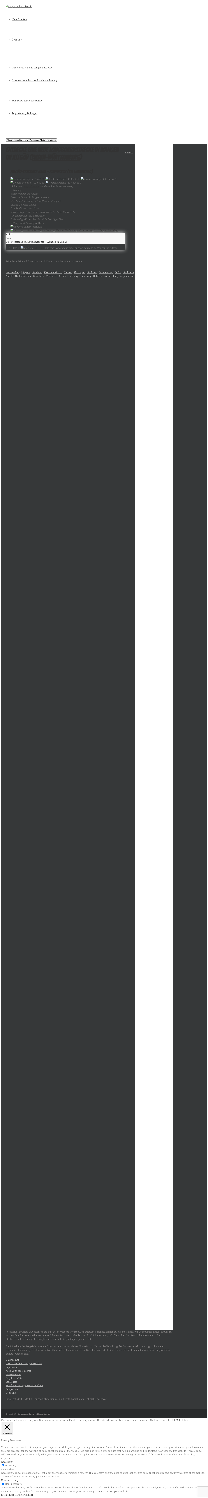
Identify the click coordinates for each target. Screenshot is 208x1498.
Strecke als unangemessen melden (24, 1385)
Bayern (26, 272)
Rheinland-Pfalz (53, 272)
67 (7, 254)
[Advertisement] (154, 184)
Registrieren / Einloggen (24, 113)
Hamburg (74, 276)
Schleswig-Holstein (91, 276)
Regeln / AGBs (14, 1378)
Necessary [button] (6, 1461)
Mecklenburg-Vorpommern (119, 276)
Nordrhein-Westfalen (44, 276)
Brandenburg (106, 272)
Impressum (12, 1367)
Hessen (68, 272)
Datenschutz (12, 1359)
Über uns (17, 39)
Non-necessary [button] (9, 1480)
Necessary (10, 1465)
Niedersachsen (23, 276)
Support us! (12, 1389)
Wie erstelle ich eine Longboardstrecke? (32, 67)
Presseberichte (13, 1374)
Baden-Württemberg (56, 157)
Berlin (118, 272)
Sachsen (92, 272)
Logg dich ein (31, 186)
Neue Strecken (19, 19)
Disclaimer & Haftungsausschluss (24, 1363)
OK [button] (173, 1420)
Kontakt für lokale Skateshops (27, 100)
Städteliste (11, 1381)
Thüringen (79, 272)
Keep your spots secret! (18, 1370)
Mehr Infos (182, 1420)
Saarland (37, 272)
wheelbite (39, 247)
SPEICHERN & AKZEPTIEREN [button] (17, 1494)
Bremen (62, 276)
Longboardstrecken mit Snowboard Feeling (34, 80)
